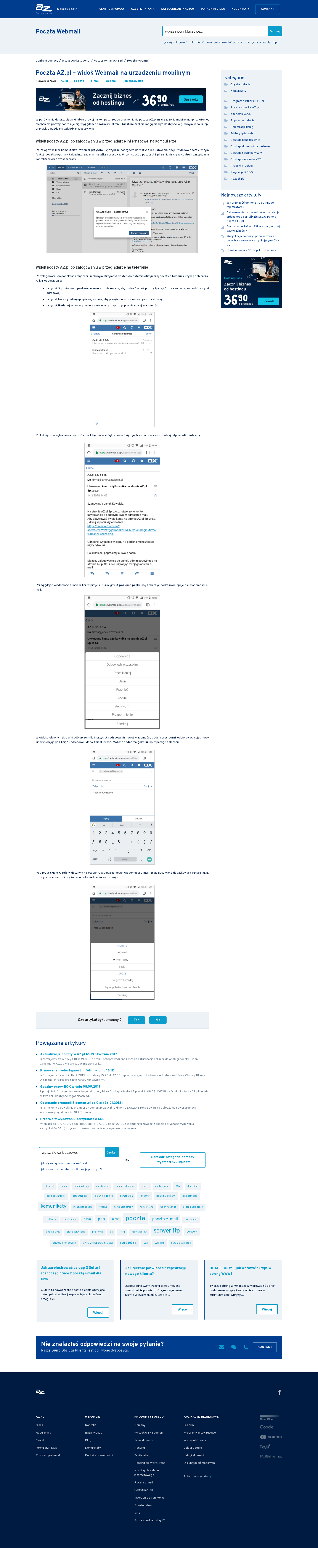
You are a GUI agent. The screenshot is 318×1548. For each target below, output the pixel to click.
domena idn (126, 1196)
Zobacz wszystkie (196, 1476)
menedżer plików (82, 1207)
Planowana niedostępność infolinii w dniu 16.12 (77, 1071)
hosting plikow (165, 1196)
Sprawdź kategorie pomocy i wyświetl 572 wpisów (172, 1159)
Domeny (139, 1425)
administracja (81, 1186)
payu (87, 1219)
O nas (39, 1425)
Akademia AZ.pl (240, 114)
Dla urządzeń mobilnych (199, 1463)
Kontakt (267, 9)
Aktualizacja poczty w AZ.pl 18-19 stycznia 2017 (78, 1054)
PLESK (115, 1219)
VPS (137, 1513)
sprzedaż (128, 1242)
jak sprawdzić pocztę (228, 42)
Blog (88, 1440)
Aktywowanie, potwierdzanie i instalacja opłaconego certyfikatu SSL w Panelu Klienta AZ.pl (252, 217)
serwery (192, 1232)
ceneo (144, 1186)
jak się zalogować (175, 42)
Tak (136, 1020)
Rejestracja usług (241, 127)
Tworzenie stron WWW (149, 1498)
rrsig (122, 1232)
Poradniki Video (213, 9)
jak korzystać (189, 1196)
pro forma (97, 1232)
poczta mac (191, 1219)
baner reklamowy (125, 1186)
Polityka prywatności (99, 1455)
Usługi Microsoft (195, 1455)
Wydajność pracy (195, 1440)
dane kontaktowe (56, 1196)
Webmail (111, 81)
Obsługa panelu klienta (245, 140)
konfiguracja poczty (257, 42)
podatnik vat (53, 1232)
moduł (103, 1207)
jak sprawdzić (133, 81)
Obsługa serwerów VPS (246, 159)
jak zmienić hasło (201, 42)
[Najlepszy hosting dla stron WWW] (121, 99)
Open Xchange (168, 1207)
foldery (144, 1196)
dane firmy (193, 1186)
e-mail (95, 81)
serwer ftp (167, 1231)
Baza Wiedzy (93, 1433)
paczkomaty (70, 1219)
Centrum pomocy (112, 9)
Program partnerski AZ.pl (247, 101)
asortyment (102, 1186)
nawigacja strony (123, 1207)
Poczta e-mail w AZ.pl (244, 107)
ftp (275, 42)
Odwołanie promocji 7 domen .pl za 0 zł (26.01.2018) (81, 1103)
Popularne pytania (242, 120)
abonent (49, 1186)
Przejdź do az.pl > (66, 9)
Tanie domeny (143, 1440)
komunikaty (53, 1206)
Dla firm (189, 1425)
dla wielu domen (104, 1196)
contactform (162, 1186)
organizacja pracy (193, 1207)
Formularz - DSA (46, 1448)
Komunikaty (240, 9)
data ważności (80, 1196)
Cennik (40, 1440)
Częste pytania (142, 9)
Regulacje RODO (241, 172)
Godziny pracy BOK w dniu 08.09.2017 (70, 1087)
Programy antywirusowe (200, 1433)
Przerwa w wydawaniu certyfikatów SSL (72, 1119)
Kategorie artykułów (177, 9)
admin (64, 1186)
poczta (79, 81)
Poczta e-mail (143, 1483)
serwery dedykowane (64, 1243)
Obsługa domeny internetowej (250, 146)
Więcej (98, 1312)
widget (159, 1243)
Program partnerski (48, 1455)
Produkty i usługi (241, 166)
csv (177, 1186)
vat (146, 1243)
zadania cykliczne (181, 1243)
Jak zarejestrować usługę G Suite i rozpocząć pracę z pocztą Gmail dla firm (71, 1274)
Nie (158, 1020)
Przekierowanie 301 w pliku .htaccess (251, 250)
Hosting (139, 1448)
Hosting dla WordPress (149, 1463)
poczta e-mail (165, 1219)
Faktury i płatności (242, 133)
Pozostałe (237, 179)
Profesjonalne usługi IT (149, 1520)
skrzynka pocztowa (98, 1243)
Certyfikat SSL (144, 1490)
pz (111, 1232)
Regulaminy (43, 1433)
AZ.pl (64, 81)
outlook (51, 1219)
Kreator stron (143, 1505)
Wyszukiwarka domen (148, 1433)
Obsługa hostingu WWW (246, 153)
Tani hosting (142, 1455)
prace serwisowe (76, 1232)
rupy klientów (139, 1232)
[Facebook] (279, 1393)
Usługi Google (193, 1448)
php (101, 1219)
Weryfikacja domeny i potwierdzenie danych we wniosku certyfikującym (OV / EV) (252, 240)
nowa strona (146, 1207)
